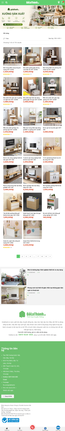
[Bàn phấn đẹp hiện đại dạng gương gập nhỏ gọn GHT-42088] (32, 86)
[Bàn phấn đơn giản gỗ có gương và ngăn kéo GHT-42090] (12, 86)
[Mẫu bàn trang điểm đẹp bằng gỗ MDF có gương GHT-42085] (32, 116)
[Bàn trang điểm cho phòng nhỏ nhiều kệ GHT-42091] (52, 56)
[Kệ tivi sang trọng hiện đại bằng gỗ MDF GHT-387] (12, 174)
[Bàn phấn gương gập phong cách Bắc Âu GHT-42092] (32, 56)
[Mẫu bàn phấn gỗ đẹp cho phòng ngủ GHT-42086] (12, 116)
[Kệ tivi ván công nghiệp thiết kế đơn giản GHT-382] (12, 146)
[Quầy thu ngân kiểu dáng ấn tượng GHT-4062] (12, 229)
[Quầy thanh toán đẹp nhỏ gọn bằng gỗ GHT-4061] (32, 202)
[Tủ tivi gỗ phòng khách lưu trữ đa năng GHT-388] (52, 146)
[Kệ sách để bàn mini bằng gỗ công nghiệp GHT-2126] (52, 202)
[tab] (6, 2)
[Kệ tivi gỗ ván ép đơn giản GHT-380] (52, 116)
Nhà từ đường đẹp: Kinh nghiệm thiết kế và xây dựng (45, 270)
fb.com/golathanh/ (9, 385)
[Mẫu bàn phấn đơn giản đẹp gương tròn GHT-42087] (52, 86)
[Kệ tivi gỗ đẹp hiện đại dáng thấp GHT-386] (32, 174)
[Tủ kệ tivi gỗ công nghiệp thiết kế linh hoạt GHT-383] (32, 146)
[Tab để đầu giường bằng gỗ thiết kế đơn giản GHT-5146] (12, 202)
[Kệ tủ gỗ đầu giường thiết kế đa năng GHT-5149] (52, 174)
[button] (58, 38)
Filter (7, 38)
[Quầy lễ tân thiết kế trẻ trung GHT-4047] (32, 229)
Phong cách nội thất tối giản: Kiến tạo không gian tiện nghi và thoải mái (45, 289)
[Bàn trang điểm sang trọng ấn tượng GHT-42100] (12, 56)
